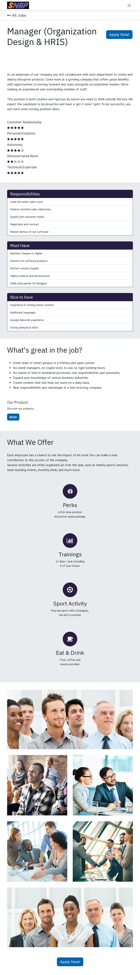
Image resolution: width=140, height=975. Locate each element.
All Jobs (19, 15)
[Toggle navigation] (129, 5)
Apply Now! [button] (119, 34)
